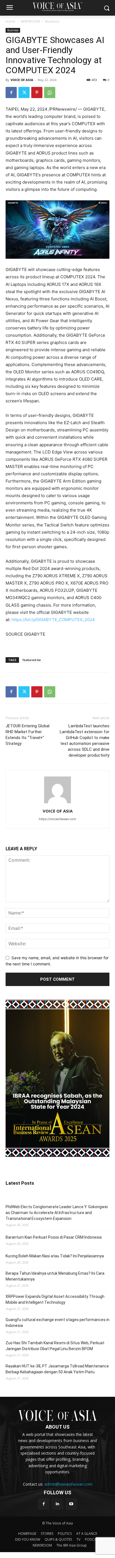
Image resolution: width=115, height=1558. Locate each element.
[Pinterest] (36, 92)
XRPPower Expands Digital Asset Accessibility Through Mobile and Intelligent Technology (55, 1299)
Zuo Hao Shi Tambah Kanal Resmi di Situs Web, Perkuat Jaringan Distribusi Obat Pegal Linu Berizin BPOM (55, 1346)
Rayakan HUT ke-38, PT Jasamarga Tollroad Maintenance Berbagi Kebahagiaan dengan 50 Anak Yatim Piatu (57, 1369)
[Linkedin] (57, 1503)
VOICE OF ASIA (22, 80)
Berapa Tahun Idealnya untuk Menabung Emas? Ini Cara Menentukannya (55, 1276)
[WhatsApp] (49, 92)
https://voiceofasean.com (57, 819)
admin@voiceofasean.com (68, 1484)
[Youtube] (71, 1503)
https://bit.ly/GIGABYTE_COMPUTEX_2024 (53, 619)
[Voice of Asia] (57, 6)
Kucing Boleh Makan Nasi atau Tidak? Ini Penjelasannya (55, 1256)
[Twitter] (24, 92)
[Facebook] (11, 92)
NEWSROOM (30, 21)
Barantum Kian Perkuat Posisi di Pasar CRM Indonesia (54, 1237)
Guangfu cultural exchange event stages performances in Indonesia (57, 1322)
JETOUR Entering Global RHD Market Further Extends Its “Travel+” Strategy (27, 734)
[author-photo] (57, 803)
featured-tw (32, 660)
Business (52, 21)
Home (10, 21)
